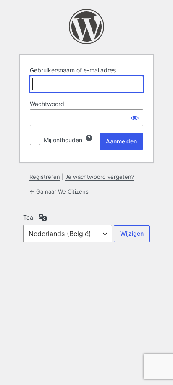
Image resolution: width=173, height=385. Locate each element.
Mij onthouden (63, 139)
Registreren (44, 176)
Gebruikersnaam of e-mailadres (73, 70)
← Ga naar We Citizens (59, 191)
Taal (28, 217)
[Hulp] (89, 138)
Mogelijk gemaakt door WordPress (86, 26)
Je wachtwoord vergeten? (99, 176)
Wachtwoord (47, 103)
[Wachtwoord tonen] (134, 117)
